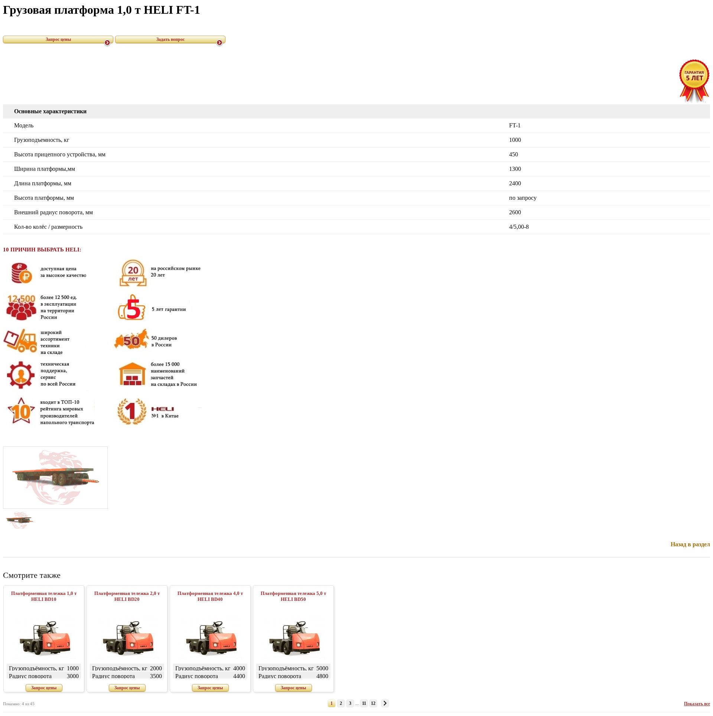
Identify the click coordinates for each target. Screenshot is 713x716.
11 (364, 703)
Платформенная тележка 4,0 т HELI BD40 (210, 596)
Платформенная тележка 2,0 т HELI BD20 (127, 596)
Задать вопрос (170, 39)
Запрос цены (58, 39)
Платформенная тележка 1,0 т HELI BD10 (43, 596)
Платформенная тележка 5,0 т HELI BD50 (293, 596)
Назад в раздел (690, 544)
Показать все (697, 703)
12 (373, 703)
